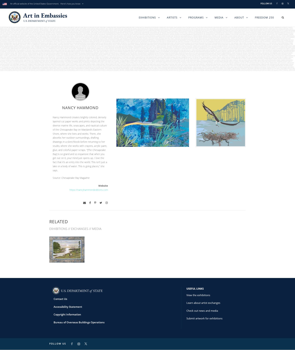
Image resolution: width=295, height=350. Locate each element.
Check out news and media (202, 310)
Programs (196, 17)
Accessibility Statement (68, 306)
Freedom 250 (264, 17)
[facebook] (90, 202)
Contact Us (60, 299)
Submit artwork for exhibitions (204, 318)
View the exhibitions (198, 295)
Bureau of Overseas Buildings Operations (79, 322)
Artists (172, 17)
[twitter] (101, 202)
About (239, 17)
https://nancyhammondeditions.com (88, 189)
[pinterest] (95, 202)
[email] (84, 202)
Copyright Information (67, 314)
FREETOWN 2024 (67, 255)
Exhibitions (147, 17)
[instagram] (107, 202)
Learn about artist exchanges (203, 302)
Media (219, 17)
